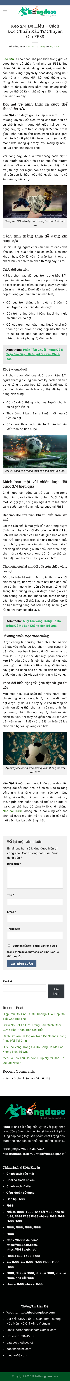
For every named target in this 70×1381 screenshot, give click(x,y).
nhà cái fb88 (15, 1284)
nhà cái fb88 (15, 1212)
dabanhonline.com (18, 1349)
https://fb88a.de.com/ (28, 1149)
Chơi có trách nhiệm (20, 1180)
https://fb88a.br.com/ (18, 1154)
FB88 (6, 1149)
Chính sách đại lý (18, 1186)
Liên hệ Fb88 (15, 1199)
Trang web (13, 928)
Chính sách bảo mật (20, 1173)
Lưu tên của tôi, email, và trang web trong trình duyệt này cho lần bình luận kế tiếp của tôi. (33, 951)
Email (11, 911)
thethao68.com (16, 1355)
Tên (10, 895)
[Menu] (5, 11)
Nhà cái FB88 (25, 1273)
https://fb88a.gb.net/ (51, 1154)
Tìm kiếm (8, 981)
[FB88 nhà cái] (37, 11)
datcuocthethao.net (19, 1342)
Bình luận (14, 863)
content (55, 46)
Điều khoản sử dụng (20, 1192)
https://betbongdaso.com (36, 1312)
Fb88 (6, 1127)
